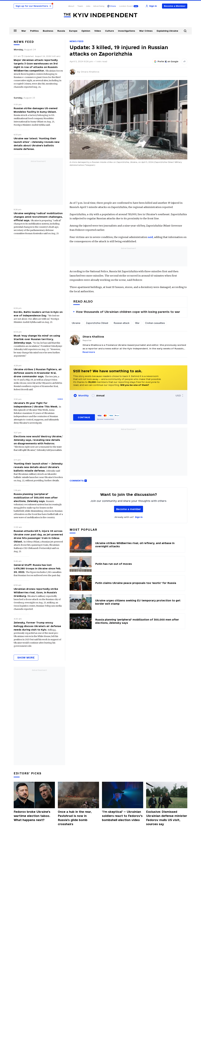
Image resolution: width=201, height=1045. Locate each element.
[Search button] (185, 31)
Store (113, 6)
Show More (26, 657)
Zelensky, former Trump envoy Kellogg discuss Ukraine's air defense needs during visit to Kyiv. (37, 626)
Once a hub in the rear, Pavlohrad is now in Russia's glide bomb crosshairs (75, 818)
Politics (34, 31)
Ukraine (76, 323)
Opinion (85, 31)
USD (178, 395)
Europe (73, 31)
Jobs (88, 6)
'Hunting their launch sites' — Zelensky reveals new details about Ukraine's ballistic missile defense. (38, 467)
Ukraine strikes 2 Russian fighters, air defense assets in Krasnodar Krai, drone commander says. (38, 373)
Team (80, 6)
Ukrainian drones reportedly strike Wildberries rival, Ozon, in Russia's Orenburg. (36, 592)
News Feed (76, 41)
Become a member (128, 509)
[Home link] (100, 15)
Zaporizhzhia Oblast (97, 323)
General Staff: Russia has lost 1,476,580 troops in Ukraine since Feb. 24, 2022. (37, 568)
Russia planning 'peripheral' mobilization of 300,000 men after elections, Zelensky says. (36, 497)
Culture (109, 31)
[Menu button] (15, 30)
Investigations (126, 31)
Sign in (139, 517)
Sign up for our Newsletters (33, 6)
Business (48, 31)
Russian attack (121, 323)
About (71, 6)
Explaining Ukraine (167, 31)
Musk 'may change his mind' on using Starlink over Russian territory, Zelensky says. (37, 339)
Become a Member (175, 6)
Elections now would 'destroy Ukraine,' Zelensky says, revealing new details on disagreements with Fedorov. (38, 440)
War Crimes (146, 31)
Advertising (98, 6)
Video (97, 31)
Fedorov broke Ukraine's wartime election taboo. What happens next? (32, 816)
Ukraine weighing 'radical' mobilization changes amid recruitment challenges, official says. (38, 217)
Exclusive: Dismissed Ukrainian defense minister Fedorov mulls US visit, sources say (166, 818)
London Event (126, 6)
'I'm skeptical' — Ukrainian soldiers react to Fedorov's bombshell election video (122, 816)
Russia (61, 31)
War (23, 31)
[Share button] (184, 61)
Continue (84, 417)
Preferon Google (168, 61)
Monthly (83, 395)
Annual (100, 395)
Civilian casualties (155, 323)
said (150, 237)
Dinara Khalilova (90, 71)
